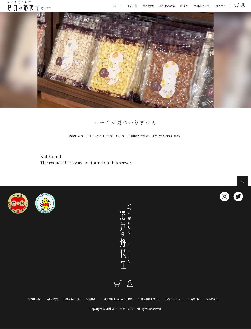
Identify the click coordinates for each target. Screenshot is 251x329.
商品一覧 (132, 6)
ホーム (117, 6)
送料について (202, 6)
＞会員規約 (194, 299)
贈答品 (184, 6)
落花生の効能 (167, 6)
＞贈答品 (91, 299)
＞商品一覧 (34, 299)
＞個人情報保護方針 (149, 299)
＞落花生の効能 (72, 299)
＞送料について (174, 299)
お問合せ (220, 6)
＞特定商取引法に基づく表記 (117, 299)
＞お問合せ (212, 299)
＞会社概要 (52, 299)
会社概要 (148, 6)
